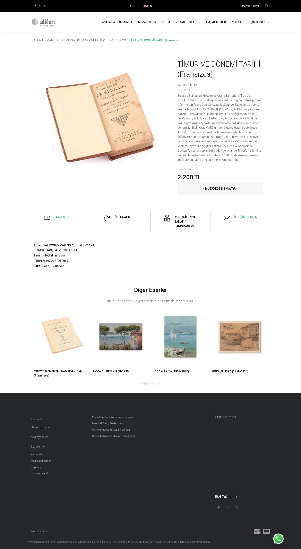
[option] (100, 123)
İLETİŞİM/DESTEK (255, 22)
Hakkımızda (125, 22)
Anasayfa (108, 22)
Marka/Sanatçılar (41, 460)
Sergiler (36, 446)
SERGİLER (168, 22)
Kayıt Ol (257, 5)
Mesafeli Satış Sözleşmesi (107, 423)
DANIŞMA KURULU (215, 22)
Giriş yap (245, 5)
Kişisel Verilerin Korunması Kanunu (112, 417)
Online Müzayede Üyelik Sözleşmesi (113, 436)
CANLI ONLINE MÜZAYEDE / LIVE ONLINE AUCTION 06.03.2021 (86, 40)
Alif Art (38, 40)
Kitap (193, 85)
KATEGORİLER (188, 22)
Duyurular (236, 22)
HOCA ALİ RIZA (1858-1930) (52, 371)
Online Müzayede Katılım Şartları (111, 429)
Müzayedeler (147, 22)
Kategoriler (37, 454)
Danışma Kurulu (40, 473)
